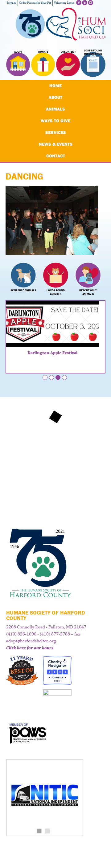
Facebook (78, 2)
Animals (55, 109)
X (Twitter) (84, 2)
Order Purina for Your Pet (35, 3)
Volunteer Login (64, 3)
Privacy (11, 3)
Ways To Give (55, 120)
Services (55, 132)
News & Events (55, 144)
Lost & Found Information (93, 52)
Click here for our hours (29, 648)
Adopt (18, 52)
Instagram (90, 2)
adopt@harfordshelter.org (31, 641)
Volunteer (68, 52)
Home (55, 85)
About (55, 97)
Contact (55, 156)
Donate (43, 52)
